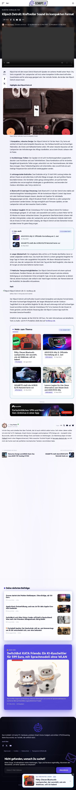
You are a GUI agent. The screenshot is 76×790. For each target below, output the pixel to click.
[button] (3, 3)
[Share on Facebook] (10, 19)
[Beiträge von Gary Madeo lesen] (3, 24)
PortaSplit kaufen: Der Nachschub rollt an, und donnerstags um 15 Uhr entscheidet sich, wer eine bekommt (30, 629)
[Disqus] (38, 492)
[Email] (17, 19)
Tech (18, 10)
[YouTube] (67, 425)
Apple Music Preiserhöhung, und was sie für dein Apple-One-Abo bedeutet (29, 607)
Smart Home (12, 650)
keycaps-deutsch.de (60, 438)
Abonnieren (63, 770)
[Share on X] (13, 19)
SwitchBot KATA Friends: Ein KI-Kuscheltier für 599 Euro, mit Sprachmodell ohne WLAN (37, 655)
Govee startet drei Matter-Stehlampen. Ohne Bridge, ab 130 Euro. (29, 596)
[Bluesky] (73, 425)
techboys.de (12, 10)
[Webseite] (61, 425)
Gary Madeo (10, 24)
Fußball (4, 438)
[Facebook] (3, 745)
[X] (64, 425)
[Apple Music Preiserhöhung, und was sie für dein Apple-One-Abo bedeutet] (63, 609)
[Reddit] (70, 425)
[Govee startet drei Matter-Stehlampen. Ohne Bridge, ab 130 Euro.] (63, 598)
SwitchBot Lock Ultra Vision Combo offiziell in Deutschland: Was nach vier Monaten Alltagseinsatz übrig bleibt (29, 618)
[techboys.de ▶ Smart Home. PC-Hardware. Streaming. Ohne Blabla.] (38, 3)
